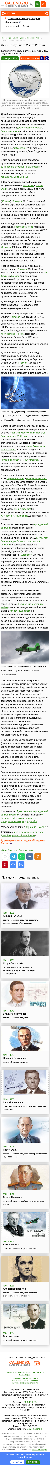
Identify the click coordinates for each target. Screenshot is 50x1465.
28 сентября (20, 148)
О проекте (9, 1372)
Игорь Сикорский (13, 963)
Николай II (28, 185)
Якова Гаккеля (8, 449)
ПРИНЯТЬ (33, 1462)
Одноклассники (26, 850)
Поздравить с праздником (33, 58)
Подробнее (17, 1462)
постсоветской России (12, 334)
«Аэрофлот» (26, 554)
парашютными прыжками (14, 177)
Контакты (40, 1372)
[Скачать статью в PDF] (42, 58)
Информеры (24, 1374)
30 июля (6, 201)
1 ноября (22, 362)
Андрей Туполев (12, 915)
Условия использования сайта (24, 1378)
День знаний (11, 22)
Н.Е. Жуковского (22, 509)
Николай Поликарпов (15, 1058)
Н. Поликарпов (20, 515)
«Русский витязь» (10, 459)
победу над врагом (20, 610)
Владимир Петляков (15, 1013)
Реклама (31, 1372)
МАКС (4, 850)
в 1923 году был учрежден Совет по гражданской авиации (24, 541)
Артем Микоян (11, 1244)
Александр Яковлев (14, 1288)
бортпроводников (10, 131)
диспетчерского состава (29, 127)
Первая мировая (15, 478)
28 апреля (6, 247)
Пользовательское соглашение (24, 1380)
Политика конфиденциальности (24, 1383)
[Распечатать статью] (47, 58)
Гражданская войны (36, 478)
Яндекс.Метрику (24, 1457)
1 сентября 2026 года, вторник (24, 18)
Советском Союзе (23, 226)
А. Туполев (6, 515)
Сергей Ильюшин (13, 1102)
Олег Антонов (11, 1336)
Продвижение (21, 1372)
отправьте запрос (39, 1450)
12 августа (17, 201)
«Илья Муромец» (31, 459)
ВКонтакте (13, 850)
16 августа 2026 (10, 58)
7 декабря (32, 821)
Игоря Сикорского (35, 446)
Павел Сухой (10, 1149)
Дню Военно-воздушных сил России (20, 166)
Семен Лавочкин (12, 1197)
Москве (15, 276)
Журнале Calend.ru (36, 826)
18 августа (22, 269)
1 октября (15, 317)
